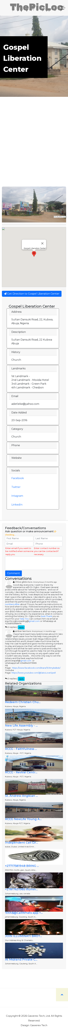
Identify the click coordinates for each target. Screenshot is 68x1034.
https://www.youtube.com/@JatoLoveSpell (34, 673)
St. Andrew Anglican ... (21, 796)
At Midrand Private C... (21, 959)
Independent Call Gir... (21, 842)
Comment (13, 573)
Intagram (17, 495)
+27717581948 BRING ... (22, 866)
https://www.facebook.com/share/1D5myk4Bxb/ (36, 668)
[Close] (42, 243)
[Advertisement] (34, 151)
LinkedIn (16, 504)
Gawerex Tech (38, 1025)
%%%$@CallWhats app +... (24, 913)
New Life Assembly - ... (21, 725)
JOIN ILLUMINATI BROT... (23, 936)
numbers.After (12, 604)
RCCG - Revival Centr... (21, 772)
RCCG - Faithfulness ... (21, 749)
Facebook (17, 478)
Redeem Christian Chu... (22, 702)
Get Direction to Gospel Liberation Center (32, 293)
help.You (24, 619)
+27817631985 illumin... (21, 889)
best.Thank (46, 616)
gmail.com (34, 621)
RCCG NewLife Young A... (23, 819)
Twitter (16, 487)
